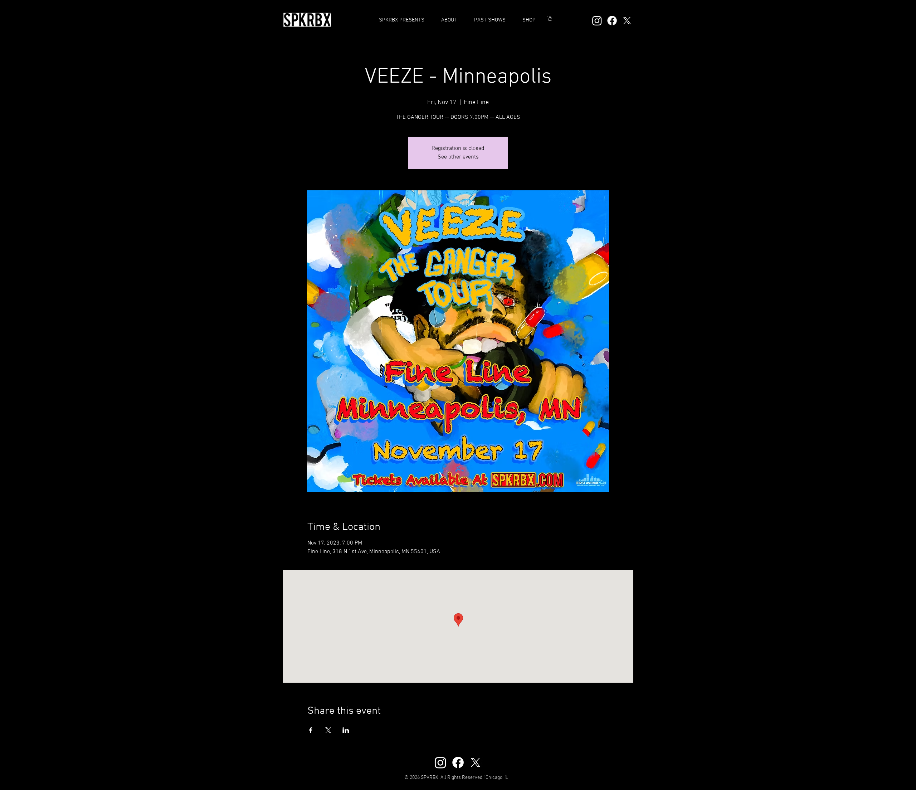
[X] (627, 20)
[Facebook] (612, 20)
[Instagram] (597, 20)
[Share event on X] (328, 730)
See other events (458, 157)
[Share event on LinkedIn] (345, 730)
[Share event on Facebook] (310, 730)
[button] (490, 20)
